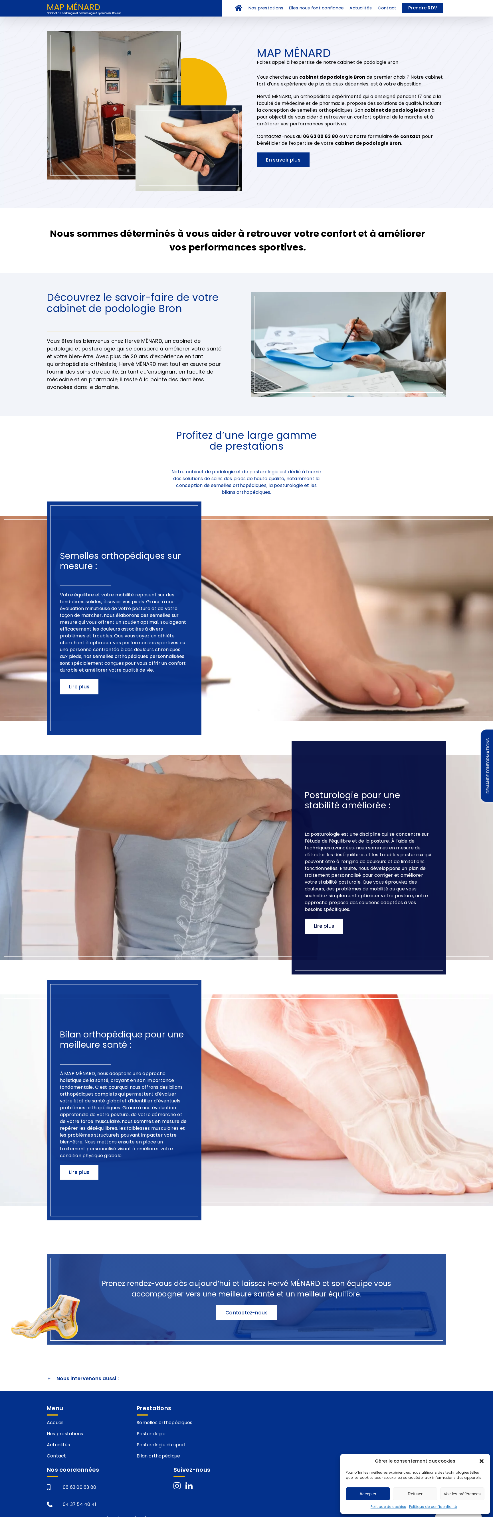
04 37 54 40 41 (79, 1504)
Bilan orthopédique (158, 1456)
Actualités (58, 1444)
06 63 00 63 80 (79, 1487)
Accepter (367, 1493)
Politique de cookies (388, 1506)
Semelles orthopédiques (164, 1422)
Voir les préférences (462, 1493)
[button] (481, 1461)
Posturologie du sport (161, 1444)
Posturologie (151, 1433)
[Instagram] (177, 1485)
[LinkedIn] (189, 1485)
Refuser (415, 1493)
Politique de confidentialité (433, 1506)
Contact (56, 1456)
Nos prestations (65, 1433)
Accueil (55, 1422)
